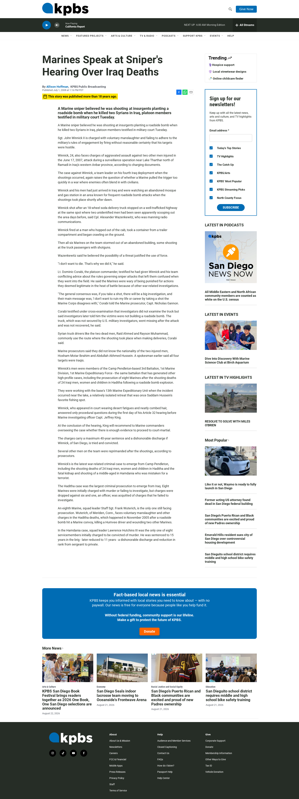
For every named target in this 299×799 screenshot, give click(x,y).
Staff (112, 784)
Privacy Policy (116, 778)
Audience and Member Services (174, 740)
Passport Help (165, 771)
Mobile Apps (116, 765)
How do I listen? (165, 765)
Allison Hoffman (57, 86)
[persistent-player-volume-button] (57, 25)
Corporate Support (215, 740)
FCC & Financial (117, 759)
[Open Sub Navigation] (71, 35)
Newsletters (115, 747)
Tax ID (208, 765)
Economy (101, 686)
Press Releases (117, 771)
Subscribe (231, 207)
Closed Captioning (167, 747)
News (65, 35)
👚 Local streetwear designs (227, 71)
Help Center (163, 778)
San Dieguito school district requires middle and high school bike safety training (230, 558)
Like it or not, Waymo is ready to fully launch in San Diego (230, 486)
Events (215, 35)
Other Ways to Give (215, 759)
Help (230, 35)
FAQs (160, 759)
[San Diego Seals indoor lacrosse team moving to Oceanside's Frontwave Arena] (122, 668)
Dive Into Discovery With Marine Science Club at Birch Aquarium (227, 360)
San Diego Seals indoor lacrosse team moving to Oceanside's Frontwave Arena (122, 695)
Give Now (246, 9)
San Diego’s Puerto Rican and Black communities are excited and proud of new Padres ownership (229, 519)
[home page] (65, 9)
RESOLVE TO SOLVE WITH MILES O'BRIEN (227, 423)
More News (51, 648)
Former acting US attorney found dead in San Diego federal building (229, 502)
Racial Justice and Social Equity (167, 686)
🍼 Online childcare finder (226, 78)
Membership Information (218, 753)
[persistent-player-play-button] (46, 25)
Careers (113, 753)
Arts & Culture (121, 35)
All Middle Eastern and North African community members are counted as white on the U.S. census (230, 295)
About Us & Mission (119, 740)
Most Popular (216, 440)
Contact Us (163, 753)
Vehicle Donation (214, 771)
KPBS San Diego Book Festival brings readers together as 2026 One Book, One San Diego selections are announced (67, 700)
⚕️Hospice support (221, 65)
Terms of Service (118, 790)
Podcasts (168, 35)
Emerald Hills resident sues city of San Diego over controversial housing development (228, 538)
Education (210, 686)
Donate (149, 631)
